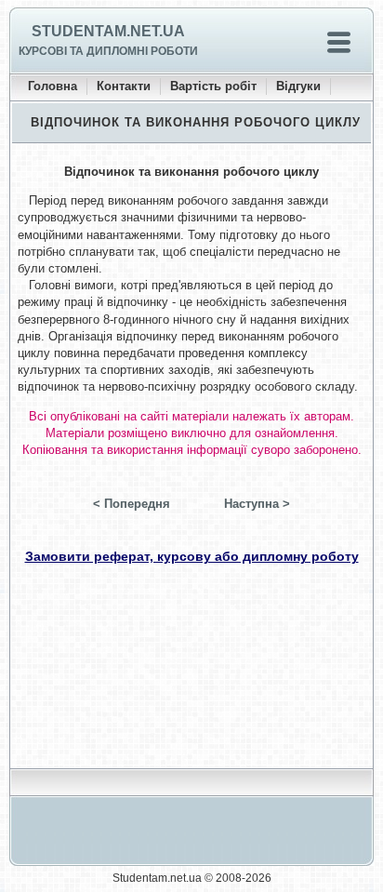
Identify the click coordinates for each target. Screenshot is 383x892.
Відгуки (298, 86)
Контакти (124, 86)
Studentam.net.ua (108, 31)
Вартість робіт (213, 86)
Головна (52, 86)
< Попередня (131, 504)
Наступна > (257, 504)
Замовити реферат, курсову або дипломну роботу (192, 556)
